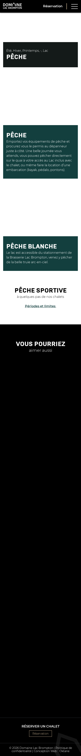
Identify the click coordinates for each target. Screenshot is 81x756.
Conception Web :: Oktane (51, 751)
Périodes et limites (40, 306)
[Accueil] (12, 6)
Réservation (53, 6)
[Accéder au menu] (74, 6)
